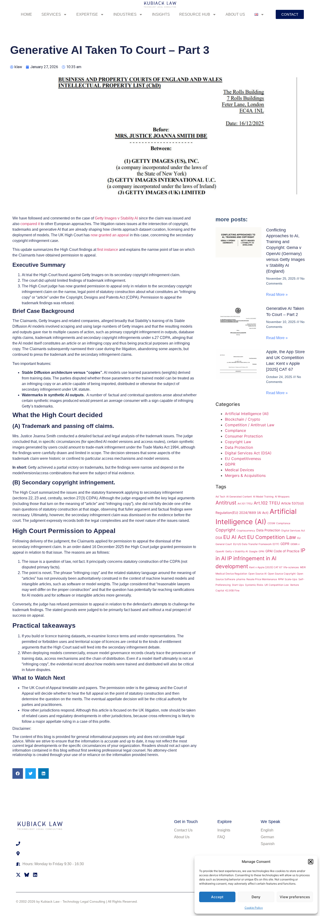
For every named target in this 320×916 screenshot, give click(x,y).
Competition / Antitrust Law (249, 425)
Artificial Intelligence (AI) (247, 413)
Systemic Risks (254, 584)
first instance (107, 250)
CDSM (271, 523)
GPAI (261, 551)
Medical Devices (239, 469)
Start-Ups (238, 584)
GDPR (230, 464)
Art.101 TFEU (245, 503)
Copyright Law (238, 441)
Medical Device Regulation (231, 573)
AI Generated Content (239, 496)
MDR (303, 567)
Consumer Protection (244, 436)
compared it (30, 224)
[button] (310, 861)
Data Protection (239, 447)
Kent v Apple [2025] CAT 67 (265, 567)
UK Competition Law (276, 584)
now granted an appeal (110, 235)
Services (51, 14)
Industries (125, 14)
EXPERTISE (87, 14)
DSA (219, 538)
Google (253, 551)
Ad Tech (220, 496)
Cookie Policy (254, 907)
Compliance (235, 430)
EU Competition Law (271, 537)
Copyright (225, 529)
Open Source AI (257, 573)
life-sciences (291, 567)
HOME (26, 14)
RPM (280, 579)
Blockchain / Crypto (242, 419)
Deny (256, 897)
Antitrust (226, 503)
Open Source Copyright (282, 573)
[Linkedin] (35, 874)
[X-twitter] (18, 874)
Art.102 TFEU (267, 503)
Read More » (277, 295)
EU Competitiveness (243, 458)
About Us (235, 14)
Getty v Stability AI (236, 551)
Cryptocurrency (246, 530)
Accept (217, 897)
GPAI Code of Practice (282, 551)
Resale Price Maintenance (261, 579)
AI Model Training (263, 496)
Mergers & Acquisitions (245, 475)
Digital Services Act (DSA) (248, 453)
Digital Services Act (293, 530)
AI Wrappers (282, 496)
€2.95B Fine (232, 590)
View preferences (295, 897)
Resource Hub (194, 14)
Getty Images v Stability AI (116, 218)
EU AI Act (234, 537)
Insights (161, 14)
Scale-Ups (291, 579)
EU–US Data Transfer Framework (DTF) (256, 544)
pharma (240, 579)
